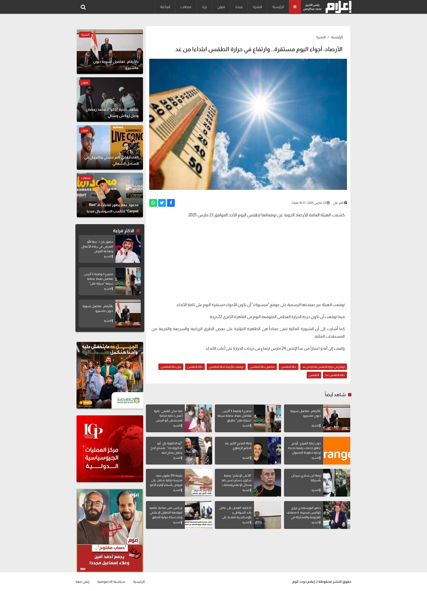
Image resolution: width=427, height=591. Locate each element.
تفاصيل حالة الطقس (262, 366)
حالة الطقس (288, 366)
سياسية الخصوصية (111, 581)
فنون (221, 7)
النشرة (257, 7)
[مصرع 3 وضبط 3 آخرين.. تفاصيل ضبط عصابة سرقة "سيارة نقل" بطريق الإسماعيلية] (267, 418)
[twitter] (162, 203)
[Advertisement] (248, 265)
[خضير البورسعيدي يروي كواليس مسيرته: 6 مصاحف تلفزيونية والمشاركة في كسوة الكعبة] (336, 515)
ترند (204, 7)
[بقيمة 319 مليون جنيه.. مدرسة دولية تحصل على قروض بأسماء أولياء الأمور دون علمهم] (198, 483)
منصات (186, 7)
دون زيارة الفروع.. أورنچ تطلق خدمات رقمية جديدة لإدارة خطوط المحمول (304, 447)
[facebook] (171, 203)
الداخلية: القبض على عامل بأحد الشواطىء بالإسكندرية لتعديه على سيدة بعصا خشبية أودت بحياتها (235, 517)
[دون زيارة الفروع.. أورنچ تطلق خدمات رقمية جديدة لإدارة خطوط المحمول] (336, 451)
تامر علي (338, 203)
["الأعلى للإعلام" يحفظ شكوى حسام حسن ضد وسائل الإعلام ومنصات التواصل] (267, 483)
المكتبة (165, 7)
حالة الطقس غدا (335, 375)
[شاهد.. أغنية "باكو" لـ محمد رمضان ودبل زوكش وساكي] (110, 99)
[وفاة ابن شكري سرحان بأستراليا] (336, 483)
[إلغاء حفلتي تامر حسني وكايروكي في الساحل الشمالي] (110, 147)
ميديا (239, 7)
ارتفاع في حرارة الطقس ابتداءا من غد (323, 366)
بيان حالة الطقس (171, 366)
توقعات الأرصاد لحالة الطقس (226, 366)
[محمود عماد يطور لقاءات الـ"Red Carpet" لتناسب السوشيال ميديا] (110, 195)
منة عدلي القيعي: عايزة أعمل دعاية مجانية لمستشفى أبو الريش (168, 415)
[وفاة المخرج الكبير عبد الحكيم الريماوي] (267, 451)
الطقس (314, 375)
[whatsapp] (153, 203)
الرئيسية (278, 7)
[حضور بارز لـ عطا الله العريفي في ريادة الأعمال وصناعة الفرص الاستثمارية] (128, 249)
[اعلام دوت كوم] (337, 7)
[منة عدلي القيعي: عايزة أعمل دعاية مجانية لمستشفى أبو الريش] (198, 418)
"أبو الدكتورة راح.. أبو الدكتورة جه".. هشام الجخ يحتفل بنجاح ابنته (166, 447)
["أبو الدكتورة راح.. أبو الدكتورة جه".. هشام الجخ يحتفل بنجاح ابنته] (198, 451)
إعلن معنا (82, 581)
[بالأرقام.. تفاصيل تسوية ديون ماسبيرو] (336, 418)
